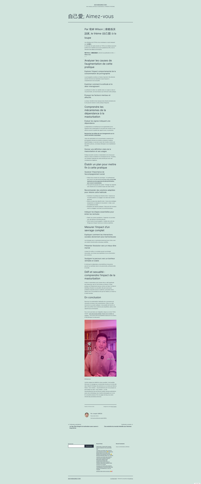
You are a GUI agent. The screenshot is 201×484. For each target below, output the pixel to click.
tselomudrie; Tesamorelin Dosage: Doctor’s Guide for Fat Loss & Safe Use (103, 448)
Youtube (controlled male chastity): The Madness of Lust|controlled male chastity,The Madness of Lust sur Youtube (104, 467)
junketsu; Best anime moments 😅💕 (104, 471)
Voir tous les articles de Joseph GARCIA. (99, 418)
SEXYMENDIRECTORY (100, 5)
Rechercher (70, 443)
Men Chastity (113, 406)
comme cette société (108, 179)
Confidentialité (113, 478)
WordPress (130, 478)
